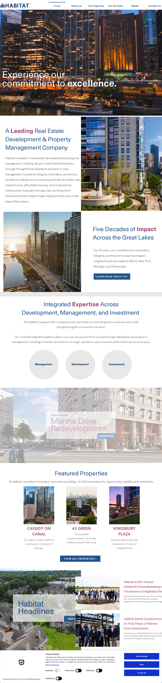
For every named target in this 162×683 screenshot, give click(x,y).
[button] (76, 5)
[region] (43, 365)
